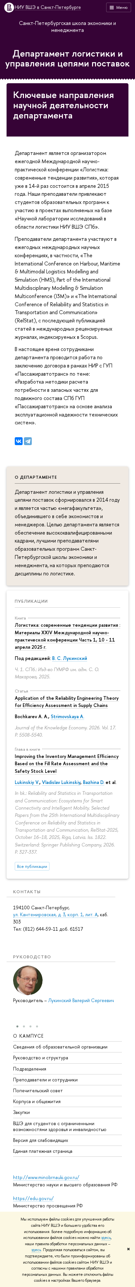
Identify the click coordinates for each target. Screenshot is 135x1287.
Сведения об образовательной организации (60, 1047)
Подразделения (29, 1069)
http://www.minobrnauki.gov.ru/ (46, 1177)
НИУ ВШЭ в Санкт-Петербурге (48, 7)
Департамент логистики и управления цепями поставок (67, 58)
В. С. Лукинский (69, 658)
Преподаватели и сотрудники (45, 1079)
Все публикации (32, 866)
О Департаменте (36, 477)
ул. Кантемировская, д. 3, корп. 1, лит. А (55, 914)
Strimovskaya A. (67, 716)
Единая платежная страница (42, 1151)
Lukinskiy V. (27, 782)
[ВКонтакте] (19, 441)
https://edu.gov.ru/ (33, 1198)
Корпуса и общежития (37, 1101)
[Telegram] (28, 441)
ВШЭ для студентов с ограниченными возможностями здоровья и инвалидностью (59, 1126)
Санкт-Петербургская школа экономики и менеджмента (67, 26)
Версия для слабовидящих (40, 1140)
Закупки (21, 1112)
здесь (106, 1237)
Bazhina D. (93, 782)
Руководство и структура (40, 1057)
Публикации (31, 601)
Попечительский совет (38, 1090)
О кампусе (28, 1036)
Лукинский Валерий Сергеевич (81, 1000)
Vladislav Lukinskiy (61, 782)
